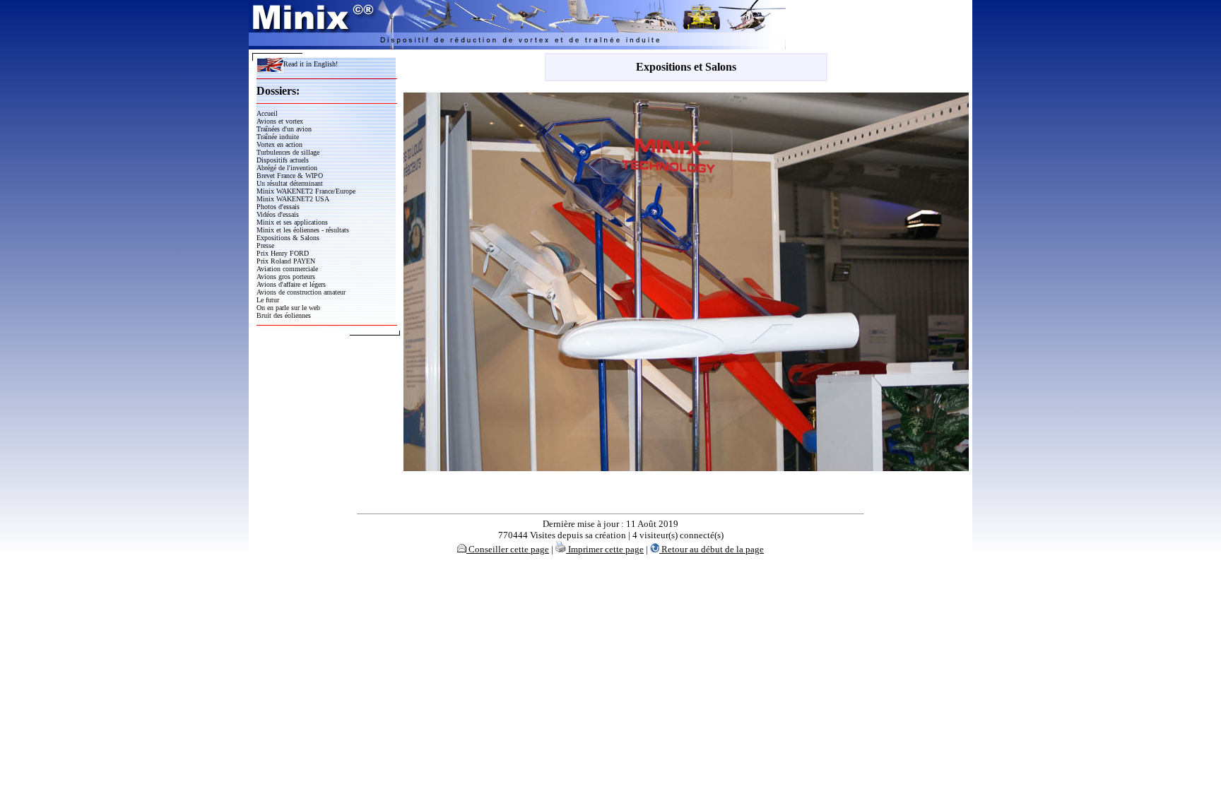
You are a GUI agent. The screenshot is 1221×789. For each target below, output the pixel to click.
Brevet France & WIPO (289, 175)
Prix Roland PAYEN (285, 261)
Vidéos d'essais (277, 214)
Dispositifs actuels (282, 160)
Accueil (267, 113)
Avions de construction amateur (301, 292)
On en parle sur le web (288, 308)
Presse (265, 245)
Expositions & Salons (287, 238)
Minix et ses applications (292, 222)
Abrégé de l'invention (286, 168)
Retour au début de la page (711, 549)
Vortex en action (279, 144)
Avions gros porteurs (285, 276)
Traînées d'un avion (284, 129)
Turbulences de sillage (287, 152)
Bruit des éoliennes (283, 315)
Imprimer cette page (605, 549)
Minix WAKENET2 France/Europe (305, 191)
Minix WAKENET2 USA (292, 199)
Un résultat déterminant (289, 183)
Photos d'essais (278, 206)
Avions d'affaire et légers (291, 284)
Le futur (267, 300)
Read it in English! (310, 64)
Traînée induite (277, 137)
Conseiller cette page (507, 549)
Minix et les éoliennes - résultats (302, 230)
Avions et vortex (279, 121)
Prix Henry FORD (282, 253)
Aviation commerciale (287, 269)
